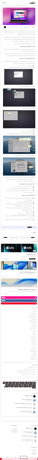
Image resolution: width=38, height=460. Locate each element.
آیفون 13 (31, 383)
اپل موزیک (9, 384)
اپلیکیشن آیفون (26, 385)
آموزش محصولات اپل (32, 258)
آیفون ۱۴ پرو (10, 383)
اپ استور (25, 384)
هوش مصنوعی (21, 386)
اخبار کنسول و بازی (33, 343)
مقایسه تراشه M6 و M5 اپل (31, 254)
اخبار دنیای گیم (33, 340)
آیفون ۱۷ (34, 384)
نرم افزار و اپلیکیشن (33, 357)
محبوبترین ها (29, 227)
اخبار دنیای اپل (33, 339)
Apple (34, 382)
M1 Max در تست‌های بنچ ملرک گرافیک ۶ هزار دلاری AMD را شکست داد (13, 237)
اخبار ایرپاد (34, 334)
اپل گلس (30, 385)
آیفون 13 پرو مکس (22, 383)
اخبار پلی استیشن (33, 337)
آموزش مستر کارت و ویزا (32, 322)
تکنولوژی (34, 353)
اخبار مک (34, 345)
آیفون (4, 382)
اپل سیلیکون (13, 384)
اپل (22, 384)
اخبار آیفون (34, 331)
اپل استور (17, 384)
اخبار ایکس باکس (33, 336)
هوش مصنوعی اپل (16, 386)
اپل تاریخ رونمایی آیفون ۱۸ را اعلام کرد (30, 369)
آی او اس (10, 382)
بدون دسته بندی (33, 348)
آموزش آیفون (34, 311)
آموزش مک (33, 276)
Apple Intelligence (30, 382)
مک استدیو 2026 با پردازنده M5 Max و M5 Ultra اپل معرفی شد (26, 370)
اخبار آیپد (34, 330)
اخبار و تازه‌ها (34, 346)
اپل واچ (6, 384)
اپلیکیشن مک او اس (33, 328)
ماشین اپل (16, 385)
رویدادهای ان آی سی (33, 354)
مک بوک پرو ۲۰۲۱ (26, 386)
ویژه (9, 386)
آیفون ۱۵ (7, 383)
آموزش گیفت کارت (33, 319)
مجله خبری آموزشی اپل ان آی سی (10, 385)
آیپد (27, 384)
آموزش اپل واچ (33, 314)
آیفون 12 (34, 383)
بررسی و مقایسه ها (33, 350)
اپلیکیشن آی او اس (33, 325)
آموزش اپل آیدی (33, 313)
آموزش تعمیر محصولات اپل (32, 316)
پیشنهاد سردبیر (6, 386)
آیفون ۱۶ (4, 383)
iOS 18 (23, 382)
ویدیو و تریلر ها (33, 359)
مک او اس (30, 386)
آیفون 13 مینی (27, 383)
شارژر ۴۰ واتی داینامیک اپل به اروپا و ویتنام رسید (28, 374)
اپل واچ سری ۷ (33, 385)
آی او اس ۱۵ (7, 382)
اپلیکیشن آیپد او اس (33, 327)
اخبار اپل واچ (34, 333)
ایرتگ (22, 385)
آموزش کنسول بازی (33, 317)
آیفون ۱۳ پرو (17, 383)
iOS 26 (20, 382)
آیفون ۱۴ (14, 383)
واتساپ (12, 386)
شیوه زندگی (34, 356)
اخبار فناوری (34, 342)
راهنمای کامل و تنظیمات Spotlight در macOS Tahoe (27, 289)
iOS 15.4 (26, 382)
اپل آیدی (20, 384)
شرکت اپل (19, 385)
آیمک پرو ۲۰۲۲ (30, 384)
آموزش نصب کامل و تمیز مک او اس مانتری (25, 237)
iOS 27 (17, 382)
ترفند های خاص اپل (33, 351)
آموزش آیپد (34, 310)
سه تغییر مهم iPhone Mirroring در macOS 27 (28, 272)
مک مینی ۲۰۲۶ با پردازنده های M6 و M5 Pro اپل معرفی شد (27, 372)
